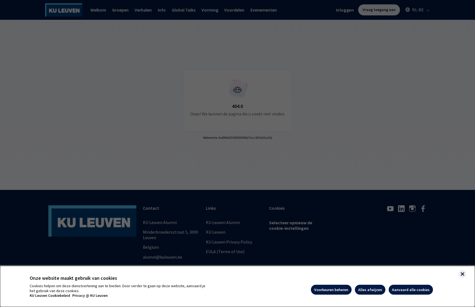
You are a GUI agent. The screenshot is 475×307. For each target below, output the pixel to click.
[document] (237, 286)
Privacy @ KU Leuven (90, 295)
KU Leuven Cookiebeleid (50, 295)
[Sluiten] (462, 274)
